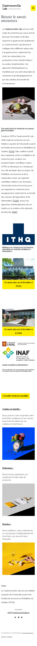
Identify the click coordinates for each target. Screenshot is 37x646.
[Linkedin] (21, 617)
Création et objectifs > (11, 409)
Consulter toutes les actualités (15, 396)
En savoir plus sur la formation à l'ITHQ (18, 284)
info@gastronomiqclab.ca (18, 613)
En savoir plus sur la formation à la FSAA (18, 331)
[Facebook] (15, 617)
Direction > (6, 524)
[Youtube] (18, 617)
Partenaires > (7, 468)
